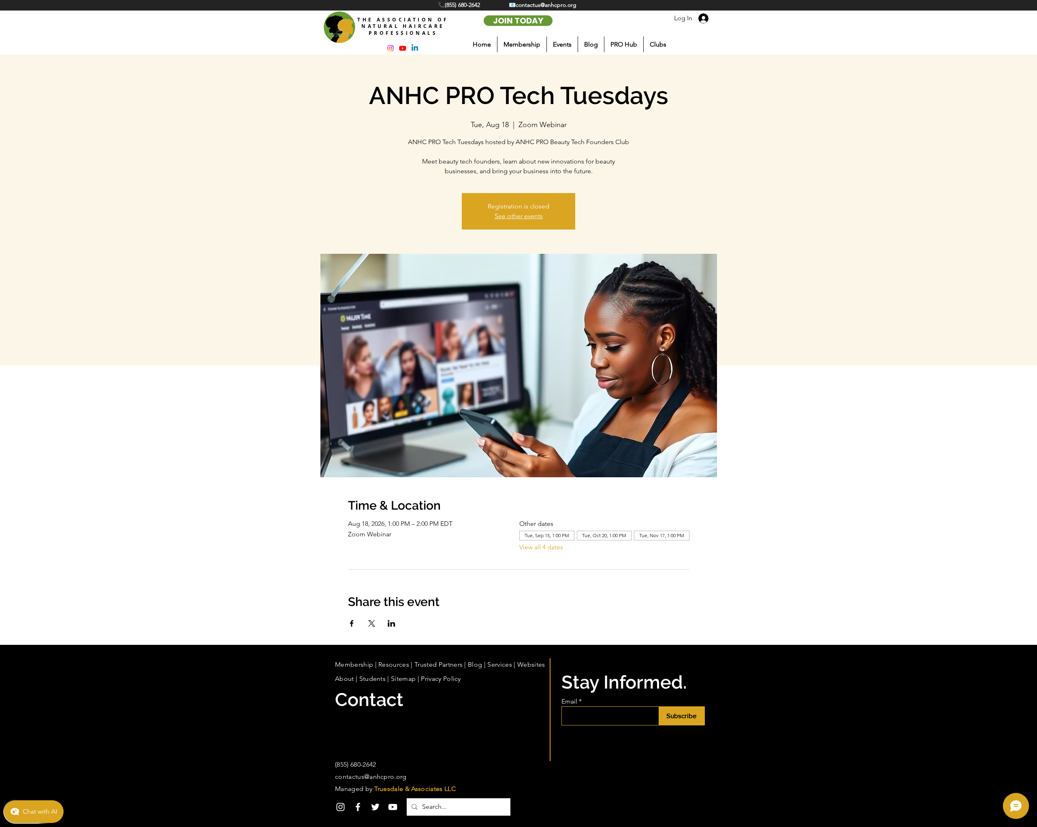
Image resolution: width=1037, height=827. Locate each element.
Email (569, 701)
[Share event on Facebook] (352, 623)
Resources (393, 664)
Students (372, 678)
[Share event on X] (372, 623)
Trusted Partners (438, 664)
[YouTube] (392, 806)
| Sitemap (401, 678)
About (344, 678)
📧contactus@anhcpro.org (542, 5)
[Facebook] (357, 806)
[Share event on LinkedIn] (391, 623)
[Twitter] (375, 806)
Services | (502, 664)
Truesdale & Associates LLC (415, 789)
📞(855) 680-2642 (460, 5)
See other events (519, 216)
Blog (475, 664)
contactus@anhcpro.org (371, 776)
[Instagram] (340, 806)
